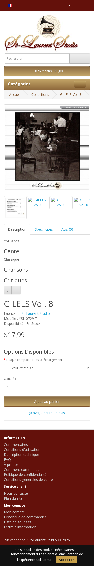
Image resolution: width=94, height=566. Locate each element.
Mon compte (14, 512)
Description (17, 229)
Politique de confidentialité (25, 474)
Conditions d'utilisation (22, 449)
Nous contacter (16, 493)
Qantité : (10, 378)
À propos (11, 464)
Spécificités (44, 229)
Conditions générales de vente (28, 479)
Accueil (14, 94)
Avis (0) (67, 229)
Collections (40, 94)
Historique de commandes (25, 517)
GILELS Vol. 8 (70, 94)
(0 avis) (34, 412)
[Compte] (67, 5)
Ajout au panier (47, 401)
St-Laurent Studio (36, 313)
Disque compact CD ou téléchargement (34, 360)
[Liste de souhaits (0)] (74, 5)
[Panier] (80, 5)
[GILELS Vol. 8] (47, 147)
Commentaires (16, 444)
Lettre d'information (20, 527)
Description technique (21, 454)
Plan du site (13, 498)
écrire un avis (54, 412)
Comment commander (22, 469)
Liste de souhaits (17, 522)
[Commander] (86, 5)
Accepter (66, 559)
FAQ (7, 459)
